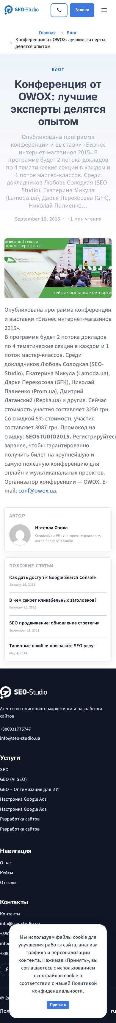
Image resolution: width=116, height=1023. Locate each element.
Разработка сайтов (20, 819)
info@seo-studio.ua (20, 738)
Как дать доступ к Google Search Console (52, 577)
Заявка (82, 10)
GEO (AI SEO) (13, 779)
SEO (4, 769)
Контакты (10, 914)
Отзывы (8, 882)
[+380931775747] (59, 10)
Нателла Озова (51, 528)
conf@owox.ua (37, 491)
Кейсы (6, 873)
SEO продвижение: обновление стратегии (54, 623)
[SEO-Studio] (25, 10)
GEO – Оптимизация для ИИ (29, 789)
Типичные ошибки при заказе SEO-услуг (52, 646)
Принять (58, 1005)
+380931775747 (15, 729)
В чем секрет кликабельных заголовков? (52, 600)
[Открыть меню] (104, 10)
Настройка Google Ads (23, 799)
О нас (6, 862)
